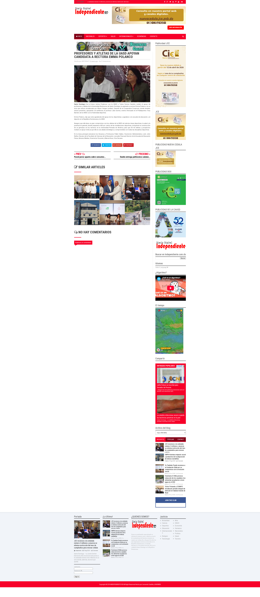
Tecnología (166, 539)
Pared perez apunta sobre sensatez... (90, 157)
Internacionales (125, 36)
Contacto (153, 36)
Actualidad (165, 520)
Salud (113, 36)
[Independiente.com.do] (144, 529)
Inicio (80, 36)
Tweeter (107, 145)
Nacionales (90, 36)
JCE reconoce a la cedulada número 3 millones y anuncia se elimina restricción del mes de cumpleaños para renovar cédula (113, 2)
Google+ (118, 145)
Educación (165, 528)
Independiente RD (117, 584)
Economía (178, 526)
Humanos (178, 528)
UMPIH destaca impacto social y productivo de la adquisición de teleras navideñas (175, 457)
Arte (176, 520)
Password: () (78, 570)
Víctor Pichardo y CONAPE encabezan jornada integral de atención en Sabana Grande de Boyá (175, 490)
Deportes (102, 36)
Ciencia (164, 523)
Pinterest (129, 145)
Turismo (178, 539)
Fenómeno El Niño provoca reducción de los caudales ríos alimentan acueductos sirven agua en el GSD (175, 479)
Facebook (96, 145)
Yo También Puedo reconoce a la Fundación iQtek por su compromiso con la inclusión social (175, 468)
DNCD (177, 523)
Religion (165, 536)
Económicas (141, 36)
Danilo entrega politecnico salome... (135, 157)
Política (177, 533)
